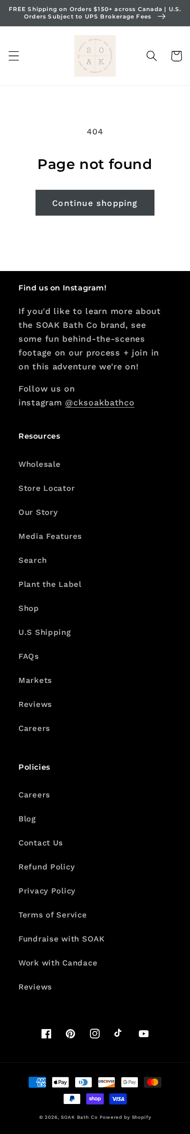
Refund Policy (46, 866)
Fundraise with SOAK (61, 938)
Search (32, 560)
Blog (27, 818)
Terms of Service (52, 914)
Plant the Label (50, 584)
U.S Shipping (44, 632)
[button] (14, 56)
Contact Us (40, 842)
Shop (28, 608)
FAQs (28, 656)
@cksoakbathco (99, 402)
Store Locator (46, 488)
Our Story (38, 512)
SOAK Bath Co (79, 1117)
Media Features (50, 536)
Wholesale (39, 464)
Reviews (35, 704)
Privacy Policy (47, 890)
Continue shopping (94, 203)
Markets (35, 680)
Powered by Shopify (125, 1117)
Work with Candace (57, 962)
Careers (34, 728)
